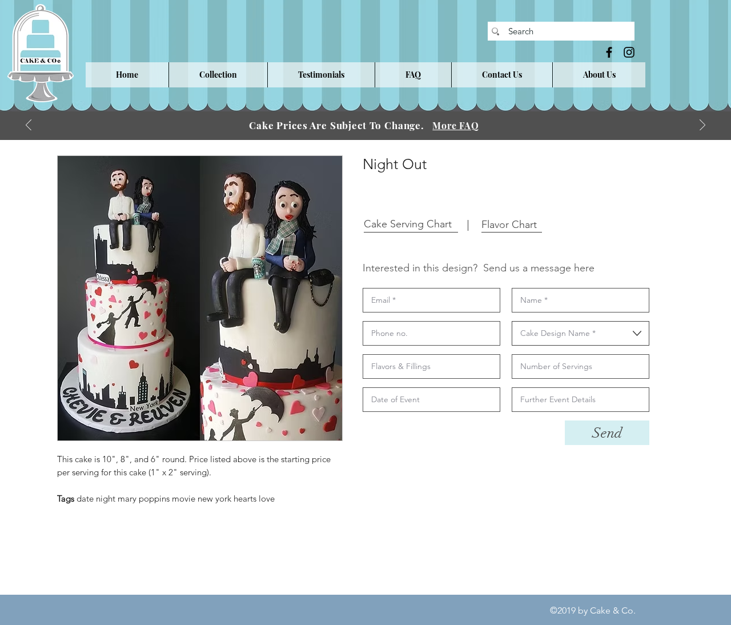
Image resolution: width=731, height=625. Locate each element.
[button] (217, 74)
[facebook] (609, 52)
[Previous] (28, 126)
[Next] (702, 126)
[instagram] (629, 52)
